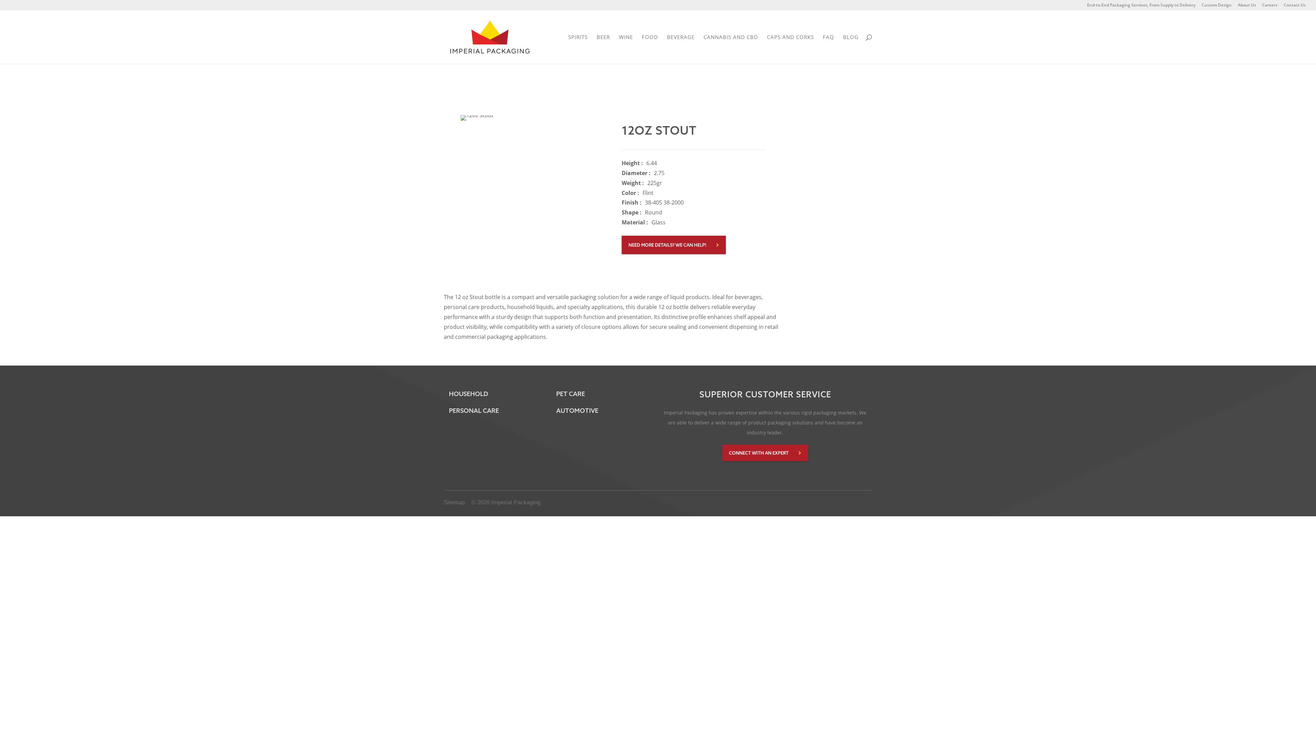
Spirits (578, 37)
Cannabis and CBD (731, 37)
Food (650, 37)
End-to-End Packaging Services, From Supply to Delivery (1141, 5)
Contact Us (1295, 5)
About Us (1247, 5)
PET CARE (570, 394)
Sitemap (454, 502)
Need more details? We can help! (667, 245)
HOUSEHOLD (468, 394)
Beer (603, 37)
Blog (850, 37)
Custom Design (1217, 5)
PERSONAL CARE (474, 411)
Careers (1270, 5)
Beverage (681, 37)
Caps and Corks (790, 37)
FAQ (828, 37)
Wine (626, 37)
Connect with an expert (759, 453)
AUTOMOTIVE (577, 411)
